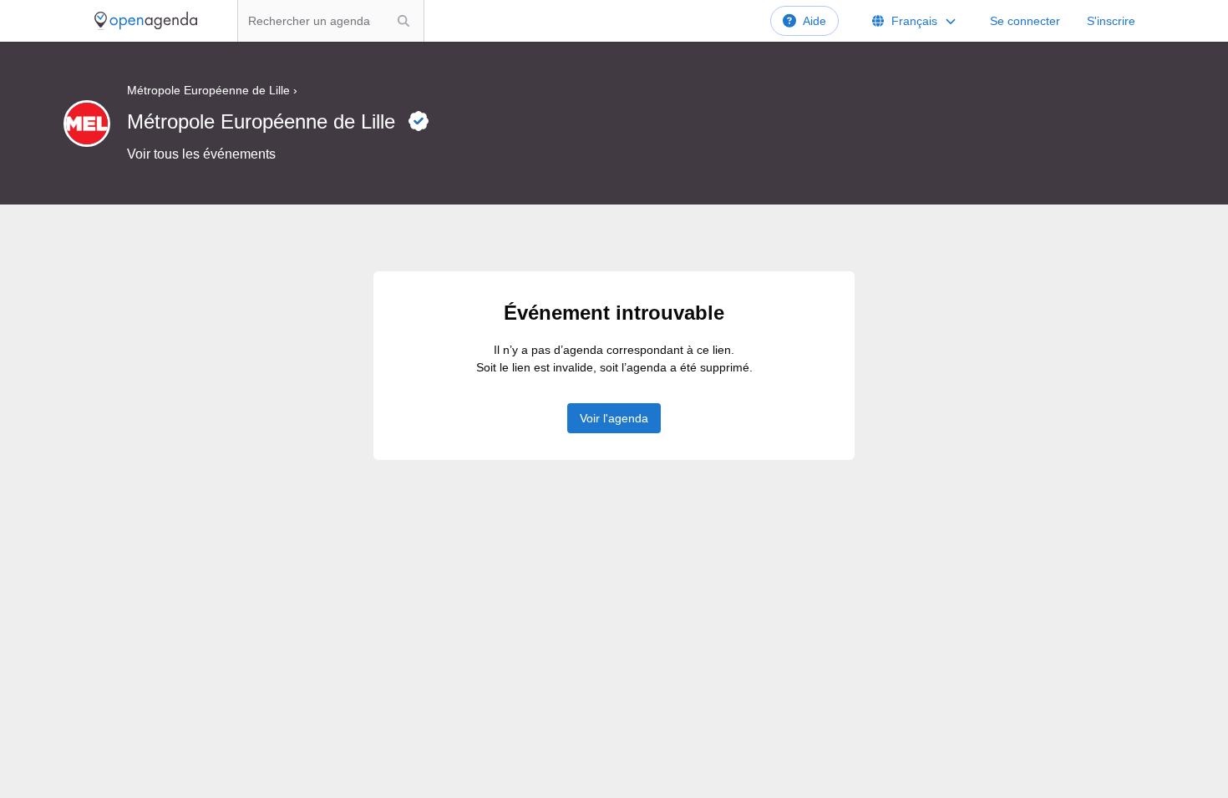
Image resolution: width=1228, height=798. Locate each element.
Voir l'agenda (614, 418)
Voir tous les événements (201, 154)
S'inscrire (1111, 21)
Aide (814, 21)
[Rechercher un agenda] (403, 21)
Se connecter (1025, 21)
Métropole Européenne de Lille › (212, 90)
